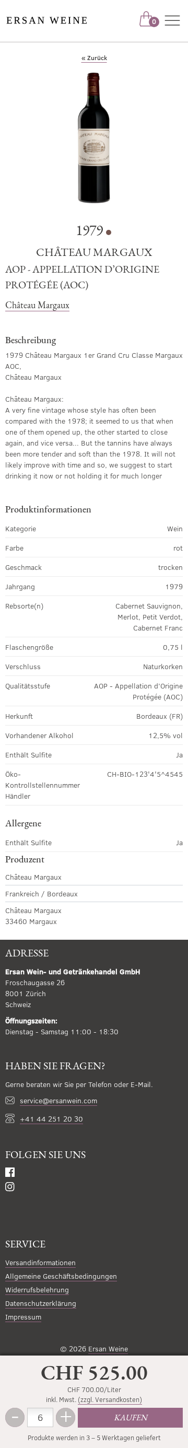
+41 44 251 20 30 (51, 1119)
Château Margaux (37, 305)
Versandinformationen (40, 1262)
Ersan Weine (108, 1348)
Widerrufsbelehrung (37, 1289)
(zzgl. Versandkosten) (110, 1399)
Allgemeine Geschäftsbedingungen (61, 1276)
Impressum (23, 1317)
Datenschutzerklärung (40, 1303)
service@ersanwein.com (58, 1100)
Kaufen (130, 1417)
